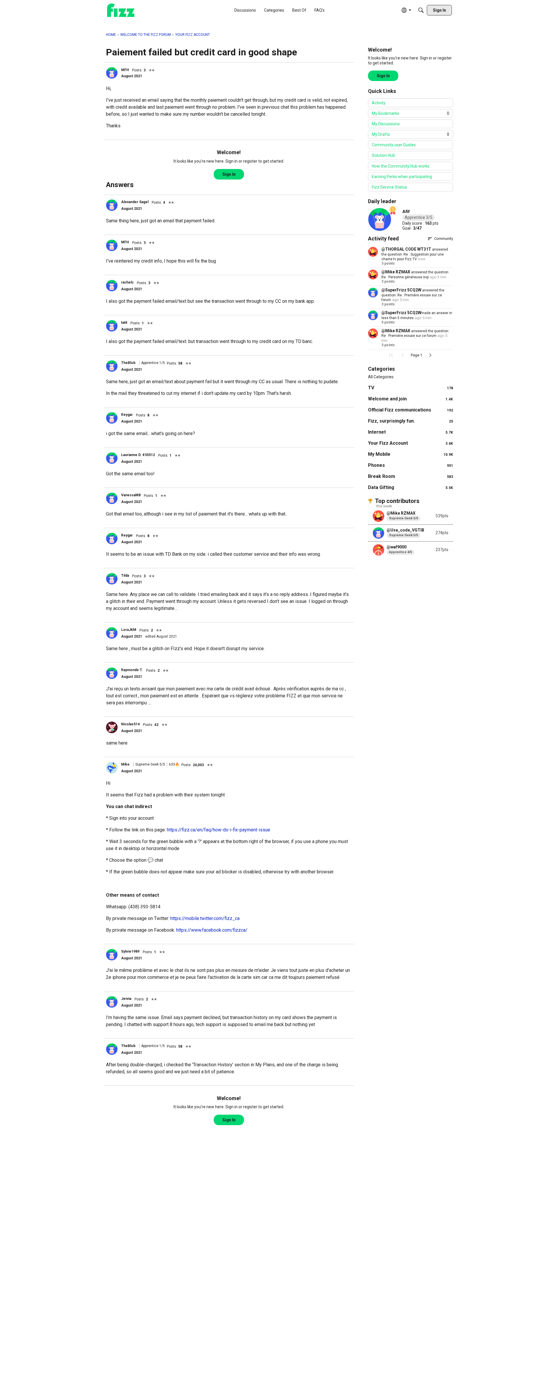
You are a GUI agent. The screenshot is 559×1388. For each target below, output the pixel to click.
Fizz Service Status (389, 187)
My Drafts (410, 134)
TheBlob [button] (128, 363)
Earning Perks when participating (402, 176)
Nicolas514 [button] (130, 724)
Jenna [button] (126, 999)
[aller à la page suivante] (430, 355)
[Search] (421, 10)
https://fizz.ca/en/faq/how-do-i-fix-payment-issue (218, 830)
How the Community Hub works (400, 166)
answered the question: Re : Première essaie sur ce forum (412, 295)
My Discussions (386, 124)
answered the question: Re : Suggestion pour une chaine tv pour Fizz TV (414, 254)
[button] (112, 73)
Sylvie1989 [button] (130, 951)
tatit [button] (124, 323)
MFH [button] (125, 70)
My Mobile (410, 454)
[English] (121, 10)
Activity (378, 103)
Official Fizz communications (410, 410)
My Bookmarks (410, 113)
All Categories (381, 376)
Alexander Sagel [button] (134, 202)
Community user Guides (394, 145)
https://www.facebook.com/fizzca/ (211, 930)
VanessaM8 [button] (131, 495)
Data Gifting (410, 487)
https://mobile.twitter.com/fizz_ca (205, 918)
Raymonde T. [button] (132, 670)
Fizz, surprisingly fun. (410, 421)
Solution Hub (383, 155)
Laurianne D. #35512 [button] (138, 455)
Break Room (410, 476)
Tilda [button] (125, 576)
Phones (410, 465)
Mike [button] (125, 764)
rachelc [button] (127, 282)
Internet (410, 432)
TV (410, 387)
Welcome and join (410, 399)
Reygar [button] (127, 415)
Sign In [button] (229, 174)
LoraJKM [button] (128, 630)
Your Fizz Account (410, 443)
